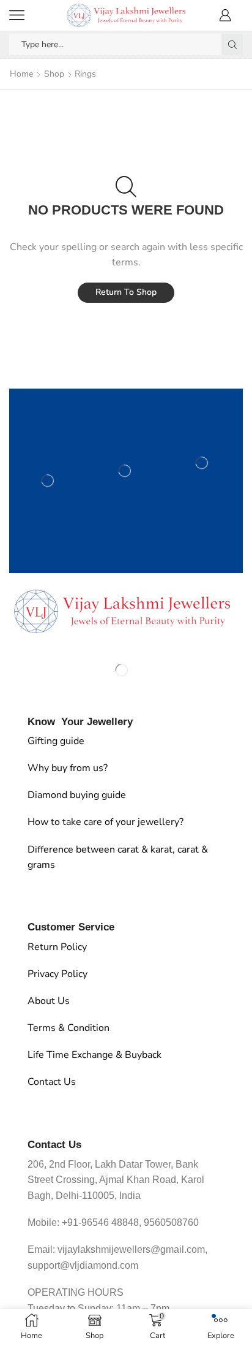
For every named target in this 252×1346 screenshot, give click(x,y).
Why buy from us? (68, 768)
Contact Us (52, 1082)
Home (21, 74)
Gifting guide (56, 741)
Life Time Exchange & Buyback (94, 1055)
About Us (49, 1001)
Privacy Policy (57, 974)
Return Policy (57, 947)
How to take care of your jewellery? (105, 822)
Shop (54, 74)
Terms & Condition (68, 1028)
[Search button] (232, 44)
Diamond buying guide (77, 795)
